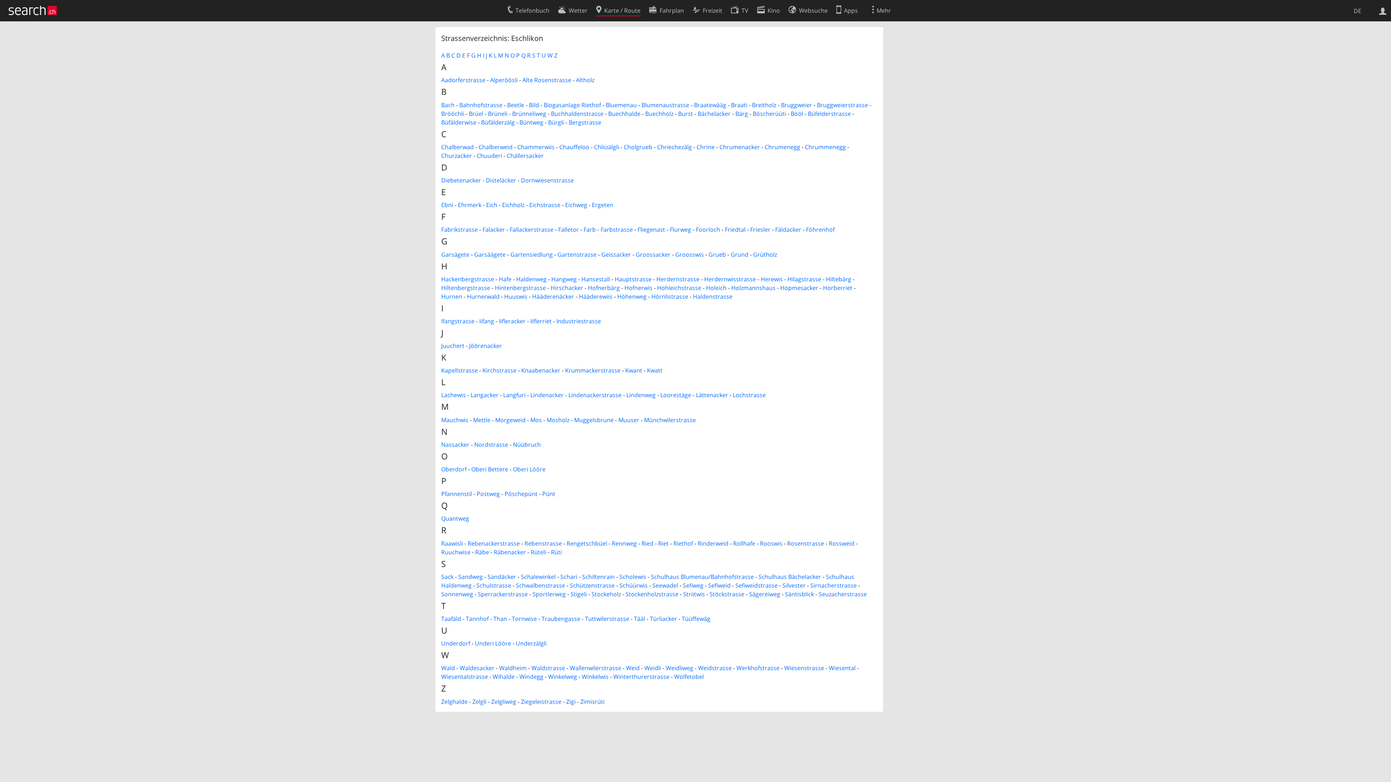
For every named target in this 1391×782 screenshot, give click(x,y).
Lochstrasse (749, 395)
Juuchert (452, 346)
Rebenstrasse (543, 543)
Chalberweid (496, 147)
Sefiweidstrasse (756, 585)
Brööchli (452, 114)
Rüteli (538, 552)
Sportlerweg (549, 594)
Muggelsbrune (594, 420)
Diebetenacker (461, 180)
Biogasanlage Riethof (572, 105)
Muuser (628, 420)
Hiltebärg (838, 279)
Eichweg (576, 205)
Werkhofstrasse (758, 668)
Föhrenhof (820, 230)
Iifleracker (512, 321)
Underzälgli (531, 643)
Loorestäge (675, 395)
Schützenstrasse (592, 585)
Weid (633, 668)
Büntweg (531, 122)
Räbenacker (510, 552)
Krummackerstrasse (593, 370)
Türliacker (663, 619)
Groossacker (653, 254)
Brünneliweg (529, 114)
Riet (663, 543)
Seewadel (665, 585)
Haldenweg (531, 279)
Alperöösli (504, 80)
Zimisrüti (592, 702)
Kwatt (655, 370)
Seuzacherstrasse (843, 594)
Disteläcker (501, 180)
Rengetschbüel (587, 543)
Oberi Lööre (529, 469)
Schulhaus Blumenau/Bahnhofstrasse (702, 577)
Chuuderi (489, 156)
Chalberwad (457, 147)
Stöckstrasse (727, 594)
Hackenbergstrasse (467, 279)
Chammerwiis (536, 147)
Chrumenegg (782, 147)
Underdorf (455, 643)
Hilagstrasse (804, 279)
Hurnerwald (483, 296)
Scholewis (632, 577)
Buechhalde (624, 114)
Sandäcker (502, 577)
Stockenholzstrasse (652, 594)
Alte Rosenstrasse (546, 80)
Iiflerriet (541, 321)
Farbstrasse (617, 230)
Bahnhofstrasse (480, 105)
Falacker (494, 230)
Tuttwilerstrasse (607, 619)
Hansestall (595, 279)
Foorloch (708, 230)
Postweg (488, 494)
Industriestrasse (578, 321)
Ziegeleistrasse (541, 702)
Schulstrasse (493, 585)
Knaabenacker (540, 370)
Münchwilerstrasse (670, 420)
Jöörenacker (485, 346)
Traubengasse (561, 619)
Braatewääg (710, 105)
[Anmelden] (1383, 10)
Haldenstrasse (712, 296)
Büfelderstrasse (829, 114)
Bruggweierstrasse (842, 105)
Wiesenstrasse (804, 668)
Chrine (706, 147)
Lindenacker (547, 395)
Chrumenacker (739, 147)
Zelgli (479, 702)
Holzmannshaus (753, 288)
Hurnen (451, 296)
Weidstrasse (715, 668)
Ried (647, 543)
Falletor (568, 230)
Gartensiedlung (531, 254)
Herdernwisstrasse (730, 279)
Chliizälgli (606, 147)
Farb (590, 230)
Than (500, 619)
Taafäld (451, 619)
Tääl (639, 619)
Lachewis (453, 395)
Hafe (505, 279)
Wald (448, 668)
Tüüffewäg (696, 619)
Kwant (633, 370)
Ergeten (602, 205)
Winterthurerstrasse (641, 677)
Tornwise (524, 619)
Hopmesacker (799, 288)
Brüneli (497, 114)
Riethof (683, 543)
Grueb (717, 254)
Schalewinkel (538, 577)
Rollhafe (744, 543)
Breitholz (764, 105)
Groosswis (689, 254)
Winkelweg (562, 677)
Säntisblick (799, 594)
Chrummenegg (825, 147)
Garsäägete (490, 254)
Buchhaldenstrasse (577, 114)
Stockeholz (606, 594)
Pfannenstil (456, 494)
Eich (491, 205)
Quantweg (455, 518)
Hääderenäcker (553, 296)
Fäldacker (788, 230)
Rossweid (842, 543)
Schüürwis (633, 585)
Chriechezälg (674, 147)
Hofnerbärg (604, 288)
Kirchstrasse (500, 370)
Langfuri (514, 395)
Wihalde (504, 677)
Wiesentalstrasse (464, 677)
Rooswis (771, 543)
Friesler (760, 230)
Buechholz (659, 114)
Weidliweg (679, 668)
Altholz (585, 80)
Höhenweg (632, 296)
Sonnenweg (457, 594)
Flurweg (680, 230)
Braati (739, 105)
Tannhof (477, 619)
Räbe (482, 552)
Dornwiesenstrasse (547, 180)
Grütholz (765, 254)
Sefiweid (719, 585)
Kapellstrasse (459, 370)
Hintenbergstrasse (520, 288)
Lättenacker (712, 395)
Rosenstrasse (805, 543)
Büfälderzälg (498, 122)
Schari (568, 577)
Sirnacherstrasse (833, 585)
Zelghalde (454, 702)
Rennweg (624, 543)
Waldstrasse (548, 668)
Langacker (484, 395)
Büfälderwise (458, 122)
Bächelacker (714, 114)
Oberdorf (454, 469)
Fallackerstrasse (532, 230)
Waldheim (513, 668)
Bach (448, 105)
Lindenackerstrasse (595, 395)
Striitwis (694, 594)
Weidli (652, 668)
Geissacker (616, 254)
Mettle (481, 420)
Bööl (797, 114)
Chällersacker (525, 156)
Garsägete (455, 254)
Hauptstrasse (633, 279)
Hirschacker (567, 288)
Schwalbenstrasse (540, 585)
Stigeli (579, 594)
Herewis (772, 279)
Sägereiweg (764, 594)
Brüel (476, 114)
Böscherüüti (769, 114)
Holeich (716, 288)
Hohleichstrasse (679, 288)
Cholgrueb (638, 147)
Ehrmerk (469, 205)
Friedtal (735, 230)
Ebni (447, 205)
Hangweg (564, 279)
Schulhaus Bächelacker (790, 577)
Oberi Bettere (489, 469)
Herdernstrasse (677, 279)
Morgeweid (510, 420)
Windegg (531, 677)
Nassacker (455, 445)
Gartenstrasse (577, 254)
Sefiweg (693, 585)
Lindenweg (641, 395)
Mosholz (558, 420)
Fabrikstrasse (459, 230)
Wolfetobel (689, 677)
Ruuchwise (456, 552)
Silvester (794, 585)
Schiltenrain (598, 577)
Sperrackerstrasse (503, 594)
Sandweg (470, 577)
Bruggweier (796, 105)
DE (1357, 11)
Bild (534, 105)
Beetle (515, 105)
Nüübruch (527, 445)
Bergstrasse (585, 122)
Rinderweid (713, 543)
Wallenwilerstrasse (595, 668)
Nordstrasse (491, 445)
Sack (447, 577)
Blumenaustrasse (665, 105)
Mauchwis (454, 420)
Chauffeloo (574, 147)
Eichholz (513, 205)
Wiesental (842, 668)
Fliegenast (651, 230)
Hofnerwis (638, 288)
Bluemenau (621, 105)
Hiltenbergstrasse (465, 288)
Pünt (548, 494)
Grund (739, 254)
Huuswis (515, 296)
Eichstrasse (544, 205)
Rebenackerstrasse (494, 543)
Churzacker (456, 156)
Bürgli (556, 122)
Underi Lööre (493, 643)
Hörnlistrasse (669, 296)
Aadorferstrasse (463, 80)
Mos (536, 420)
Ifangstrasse (458, 321)
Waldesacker (477, 668)
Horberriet (837, 288)
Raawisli (452, 543)
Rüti (556, 552)
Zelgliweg (503, 702)
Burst (685, 114)
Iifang (486, 321)
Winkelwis (595, 677)
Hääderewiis (596, 296)
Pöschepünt (521, 494)
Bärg (741, 114)
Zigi (571, 702)
